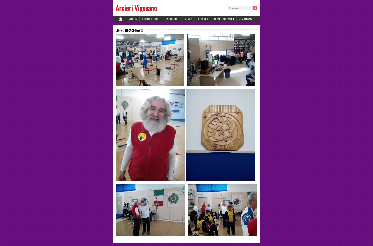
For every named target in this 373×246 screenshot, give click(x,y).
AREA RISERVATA (245, 18)
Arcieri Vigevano (136, 8)
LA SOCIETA (132, 18)
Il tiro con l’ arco (150, 18)
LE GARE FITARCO (170, 18)
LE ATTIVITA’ (187, 18)
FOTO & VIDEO (203, 18)
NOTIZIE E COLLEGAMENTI (224, 18)
